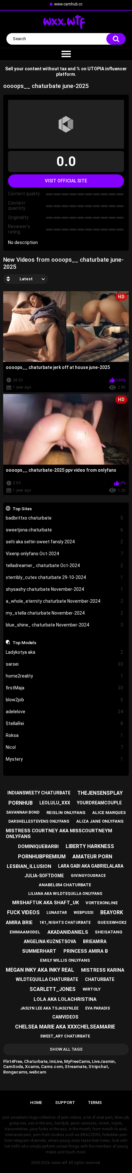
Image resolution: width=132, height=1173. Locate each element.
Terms (95, 1102)
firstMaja (64, 687)
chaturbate (99, 979)
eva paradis (97, 1008)
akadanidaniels (67, 932)
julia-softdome (44, 875)
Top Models (24, 642)
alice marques (109, 812)
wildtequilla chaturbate (47, 979)
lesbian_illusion (29, 866)
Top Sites (22, 508)
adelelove (64, 711)
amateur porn (92, 856)
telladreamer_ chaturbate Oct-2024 (64, 565)
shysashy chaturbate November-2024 (64, 589)
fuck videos (23, 912)
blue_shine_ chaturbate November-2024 (64, 624)
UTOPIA (95, 68)
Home (36, 1102)
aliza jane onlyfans (100, 821)
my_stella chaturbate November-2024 (64, 613)
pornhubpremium (42, 856)
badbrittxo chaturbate (64, 518)
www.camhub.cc (68, 4)
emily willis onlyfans (65, 960)
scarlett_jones (52, 989)
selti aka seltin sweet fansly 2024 (64, 541)
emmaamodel (25, 932)
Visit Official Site (66, 180)
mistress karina (102, 970)
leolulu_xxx (54, 802)
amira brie (19, 922)
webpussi (84, 912)
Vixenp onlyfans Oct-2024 (64, 553)
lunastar (56, 912)
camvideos (65, 1017)
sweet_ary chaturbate (65, 1036)
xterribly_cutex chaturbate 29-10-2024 (64, 577)
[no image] (66, 124)
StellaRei (64, 723)
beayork (111, 912)
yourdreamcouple (99, 802)
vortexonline (102, 902)
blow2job (64, 699)
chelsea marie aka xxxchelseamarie (65, 1027)
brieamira (94, 941)
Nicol (64, 747)
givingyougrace (88, 875)
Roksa (64, 735)
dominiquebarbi (38, 846)
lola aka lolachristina (65, 999)
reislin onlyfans (66, 812)
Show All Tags (66, 1049)
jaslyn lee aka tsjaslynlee (49, 1008)
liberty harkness (90, 846)
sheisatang (108, 932)
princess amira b (85, 951)
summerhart (39, 951)
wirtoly (92, 989)
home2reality (64, 675)
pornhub (20, 803)
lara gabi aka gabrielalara (90, 866)
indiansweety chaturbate (38, 792)
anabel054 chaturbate (65, 884)
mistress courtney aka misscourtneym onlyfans (59, 833)
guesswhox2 (111, 922)
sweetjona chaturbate (64, 529)
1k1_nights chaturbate (65, 922)
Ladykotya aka (64, 652)
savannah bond (22, 812)
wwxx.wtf (59, 1162)
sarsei (64, 664)
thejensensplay (100, 793)
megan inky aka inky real (40, 970)
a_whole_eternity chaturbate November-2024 (64, 601)
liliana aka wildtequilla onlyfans (65, 893)
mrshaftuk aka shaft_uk (45, 903)
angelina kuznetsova (50, 941)
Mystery (64, 759)
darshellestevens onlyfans (38, 821)
